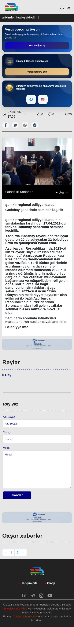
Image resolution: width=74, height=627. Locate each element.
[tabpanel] (37, 344)
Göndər (17, 495)
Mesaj (6, 447)
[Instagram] (43, 99)
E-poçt (7, 432)
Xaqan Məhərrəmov (25, 616)
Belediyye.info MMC (15, 608)
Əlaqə (51, 583)
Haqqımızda (29, 583)
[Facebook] (31, 99)
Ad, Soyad (9, 416)
